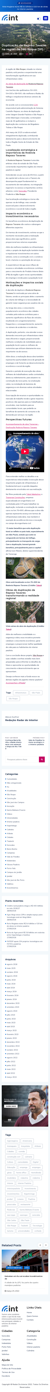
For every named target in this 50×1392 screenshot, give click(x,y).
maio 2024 (11, 984)
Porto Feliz (11, 868)
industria (24, 1178)
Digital (35, 1162)
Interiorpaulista (13, 1188)
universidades (24, 1231)
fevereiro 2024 (12, 995)
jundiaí (10, 1199)
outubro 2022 (12, 1050)
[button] (45, 18)
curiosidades (23, 1162)
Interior (10, 1183)
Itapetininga (12, 826)
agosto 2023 (12, 1011)
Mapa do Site (7, 1365)
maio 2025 (11, 968)
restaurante (25, 1204)
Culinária (10, 829)
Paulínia (31, 1199)
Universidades (12, 818)
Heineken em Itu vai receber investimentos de (23, 1277)
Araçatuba (25, 1146)
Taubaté (10, 841)
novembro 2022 (13, 1046)
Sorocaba (23, 191)
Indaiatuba (11, 861)
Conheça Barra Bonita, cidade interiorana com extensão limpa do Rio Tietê (13, 744)
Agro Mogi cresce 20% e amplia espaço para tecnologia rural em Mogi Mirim (24, 916)
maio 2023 (11, 1022)
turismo (10, 1231)
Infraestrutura (20, 693)
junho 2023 (11, 1019)
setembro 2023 (13, 1007)
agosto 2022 (12, 1057)
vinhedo (37, 1231)
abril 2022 (11, 1073)
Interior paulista (13, 822)
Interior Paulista (24, 1183)
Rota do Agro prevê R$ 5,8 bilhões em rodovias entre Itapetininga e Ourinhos (26, 933)
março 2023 (12, 1030)
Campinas (11, 853)
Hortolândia (36, 1172)
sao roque (11, 1215)
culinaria (28, 1157)
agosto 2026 (12, 964)
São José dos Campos (15, 802)
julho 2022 (11, 1061)
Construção (11, 798)
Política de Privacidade (11, 1368)
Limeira (20, 1199)
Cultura (10, 1162)
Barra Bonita (12, 849)
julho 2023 (11, 1015)
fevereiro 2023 (12, 1034)
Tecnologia (37, 1225)
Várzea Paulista (13, 864)
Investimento (30, 1188)
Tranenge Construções (15, 497)
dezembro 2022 (13, 1042)
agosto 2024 (12, 976)
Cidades (10, 837)
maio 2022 (11, 1069)
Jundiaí (9, 876)
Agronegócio (12, 1141)
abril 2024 (11, 988)
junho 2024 (11, 980)
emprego (23, 1167)
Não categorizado (14, 783)
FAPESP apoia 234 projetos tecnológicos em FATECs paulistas (25, 942)
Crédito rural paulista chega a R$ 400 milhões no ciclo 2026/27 (25, 907)
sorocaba (36, 1215)
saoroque (24, 1215)
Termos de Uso (8, 1372)
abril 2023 (11, 1026)
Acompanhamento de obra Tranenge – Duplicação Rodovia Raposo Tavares (22, 426)
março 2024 (12, 991)
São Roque (13, 698)
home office (21, 1172)
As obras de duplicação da (24, 85)
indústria (36, 1178)
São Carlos (11, 1220)
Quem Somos (32, 1316)
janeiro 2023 (12, 1038)
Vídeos (9, 814)
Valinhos (10, 884)
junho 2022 (11, 1065)
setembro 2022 (13, 1054)
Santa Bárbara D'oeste (16, 810)
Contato (30, 1320)
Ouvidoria (6, 1376)
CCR (36, 105)
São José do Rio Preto (15, 880)
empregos (36, 1167)
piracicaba (11, 1204)
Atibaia (10, 833)
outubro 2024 (12, 972)
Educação (11, 1167)
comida (22, 1151)
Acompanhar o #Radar (15, 683)
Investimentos (12, 888)
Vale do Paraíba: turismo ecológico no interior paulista (36, 742)
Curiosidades (12, 779)
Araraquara (11, 1146)
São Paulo (36, 693)
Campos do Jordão (14, 872)
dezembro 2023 (13, 1003)
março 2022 (12, 1077)
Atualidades (12, 791)
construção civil (13, 1157)
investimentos (13, 1194)
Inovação (10, 806)
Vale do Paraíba (13, 857)
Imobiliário (11, 1178)
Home (29, 1312)
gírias (9, 1172)
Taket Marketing (33, 494)
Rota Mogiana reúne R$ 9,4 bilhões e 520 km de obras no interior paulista (25, 8)
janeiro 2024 (12, 999)
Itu (8, 787)
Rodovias (11, 1210)
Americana (27, 1141)
